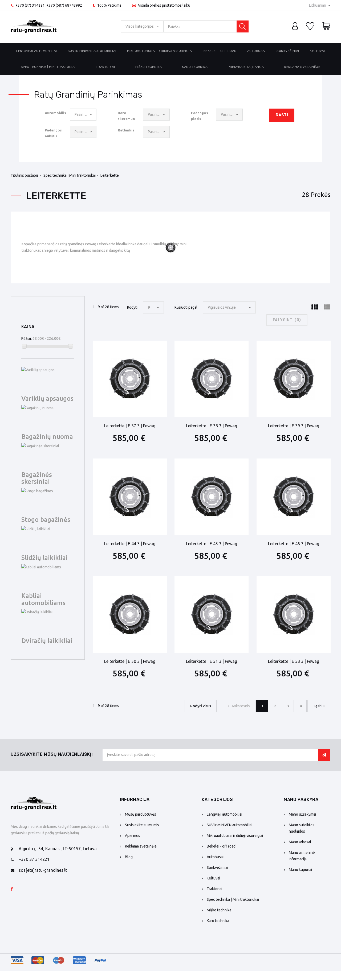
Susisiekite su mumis (142, 825)
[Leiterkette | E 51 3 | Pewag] (211, 614)
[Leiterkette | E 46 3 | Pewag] (294, 497)
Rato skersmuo (126, 116)
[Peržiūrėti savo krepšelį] (326, 26)
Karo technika (195, 67)
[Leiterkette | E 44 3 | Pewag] (130, 497)
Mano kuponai (300, 869)
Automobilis (55, 113)
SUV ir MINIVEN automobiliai (92, 51)
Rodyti (132, 307)
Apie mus (132, 835)
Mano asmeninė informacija (302, 855)
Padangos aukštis (53, 133)
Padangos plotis (199, 116)
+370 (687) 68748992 (64, 5)
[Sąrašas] (327, 307)
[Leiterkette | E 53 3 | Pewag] (294, 614)
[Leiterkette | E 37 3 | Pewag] (130, 379)
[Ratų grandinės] (34, 26)
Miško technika (148, 67)
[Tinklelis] (314, 307)
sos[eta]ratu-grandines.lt (43, 870)
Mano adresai (300, 842)
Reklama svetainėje (302, 67)
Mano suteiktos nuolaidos (301, 828)
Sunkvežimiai (288, 51)
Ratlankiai (127, 130)
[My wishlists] (310, 26)
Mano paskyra (301, 799)
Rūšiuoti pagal (185, 307)
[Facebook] (12, 889)
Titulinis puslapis (25, 175)
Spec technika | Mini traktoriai (48, 67)
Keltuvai (317, 51)
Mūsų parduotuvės (140, 814)
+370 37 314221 (34, 859)
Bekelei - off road (220, 51)
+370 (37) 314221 (30, 5)
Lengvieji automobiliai (36, 51)
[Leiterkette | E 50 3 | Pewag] (130, 614)
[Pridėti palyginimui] (147, 348)
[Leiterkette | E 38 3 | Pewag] (211, 379)
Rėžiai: (26, 338)
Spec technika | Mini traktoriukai (69, 175)
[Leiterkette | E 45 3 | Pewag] (211, 497)
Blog (129, 857)
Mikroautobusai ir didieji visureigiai (160, 51)
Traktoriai (105, 67)
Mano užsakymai (302, 814)
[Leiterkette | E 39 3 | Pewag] (294, 379)
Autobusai (256, 51)
